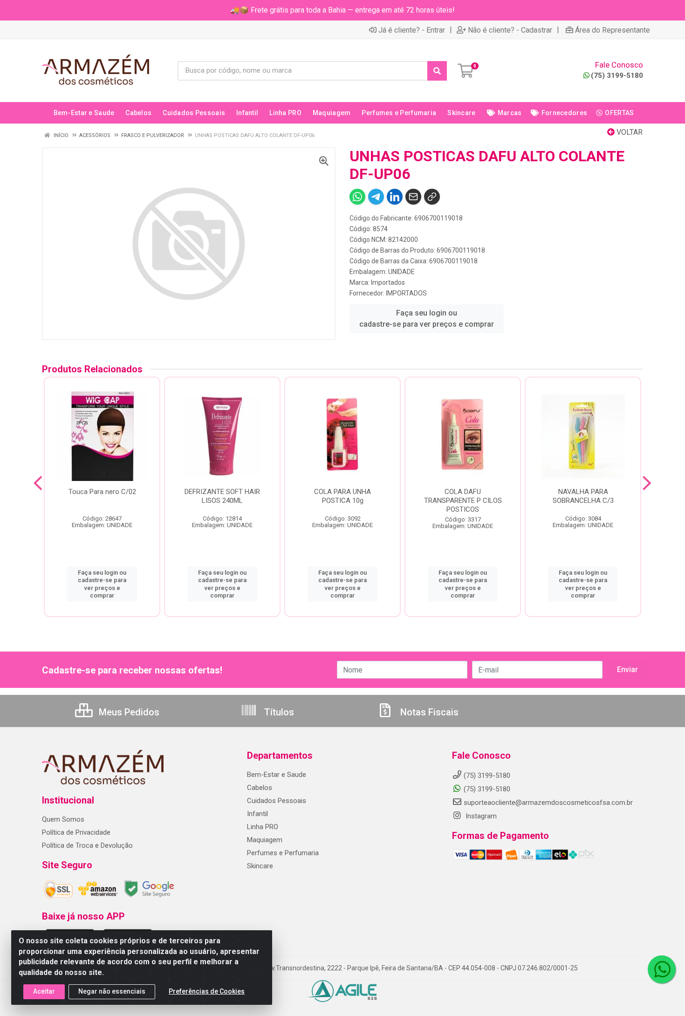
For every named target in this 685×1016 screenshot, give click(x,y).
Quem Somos (63, 819)
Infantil (257, 814)
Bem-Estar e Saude (276, 774)
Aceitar (44, 991)
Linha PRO (262, 827)
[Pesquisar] (437, 71)
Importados (388, 282)
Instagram (480, 816)
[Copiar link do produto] (432, 197)
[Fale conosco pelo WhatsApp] (662, 969)
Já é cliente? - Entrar (411, 30)
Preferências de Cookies (207, 991)
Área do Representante (612, 30)
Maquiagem (264, 840)
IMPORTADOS (406, 293)
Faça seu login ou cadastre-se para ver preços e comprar (426, 319)
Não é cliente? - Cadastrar (510, 30)
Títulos (278, 712)
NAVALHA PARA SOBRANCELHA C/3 (583, 496)
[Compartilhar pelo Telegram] (376, 197)
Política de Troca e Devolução (87, 845)
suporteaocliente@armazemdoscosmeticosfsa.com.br (548, 802)
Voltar (629, 132)
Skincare (260, 866)
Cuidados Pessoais (276, 800)
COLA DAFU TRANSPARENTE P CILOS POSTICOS (463, 500)
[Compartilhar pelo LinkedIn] (395, 197)
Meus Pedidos (127, 712)
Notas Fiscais (428, 712)
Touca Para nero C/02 (102, 491)
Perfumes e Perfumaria (283, 853)
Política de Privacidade (76, 832)
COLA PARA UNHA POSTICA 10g (342, 496)
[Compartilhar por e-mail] (413, 197)
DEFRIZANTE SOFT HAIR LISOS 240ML (222, 496)
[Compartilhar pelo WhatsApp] (357, 197)
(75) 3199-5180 (617, 75)
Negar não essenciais (111, 991)
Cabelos (259, 787)
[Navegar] (38, 483)
